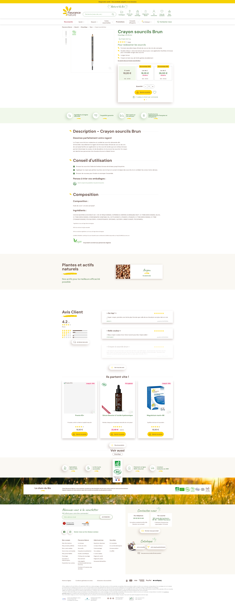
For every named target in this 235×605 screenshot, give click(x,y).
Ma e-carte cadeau (67, 548)
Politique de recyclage (84, 556)
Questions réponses (99, 543)
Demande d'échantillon (100, 561)
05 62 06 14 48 (138, 518)
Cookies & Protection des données (85, 568)
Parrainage (65, 556)
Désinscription (66, 560)
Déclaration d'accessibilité (104, 580)
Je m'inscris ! (106, 517)
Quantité (139, 86)
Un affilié (112, 551)
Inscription (65, 558)
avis (129, 42)
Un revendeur (113, 543)
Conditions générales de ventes (84, 580)
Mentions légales (66, 580)
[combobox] (99, 14)
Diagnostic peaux (98, 558)
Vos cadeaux (97, 551)
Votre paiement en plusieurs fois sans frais (117, 2)
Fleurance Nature (67, 27)
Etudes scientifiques (83, 553)
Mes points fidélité (67, 553)
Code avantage (98, 548)
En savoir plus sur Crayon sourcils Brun (129, 60)
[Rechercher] (113, 14)
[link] (137, 13)
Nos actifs (80, 548)
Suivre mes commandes (68, 551)
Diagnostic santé (98, 556)
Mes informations (67, 543)
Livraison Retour (98, 546)
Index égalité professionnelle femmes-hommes (85, 562)
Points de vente (82, 546)
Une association (114, 548)
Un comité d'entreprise (116, 546)
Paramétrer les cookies (68, 563)
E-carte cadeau (98, 553)
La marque (81, 543)
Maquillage (117, 454)
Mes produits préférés (68, 546)
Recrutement (81, 558)
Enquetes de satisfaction (84, 551)
